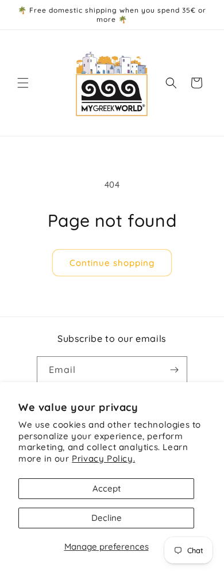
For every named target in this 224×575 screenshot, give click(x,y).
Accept (106, 488)
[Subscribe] (174, 369)
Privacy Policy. (103, 458)
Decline (106, 517)
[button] (23, 83)
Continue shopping (112, 262)
